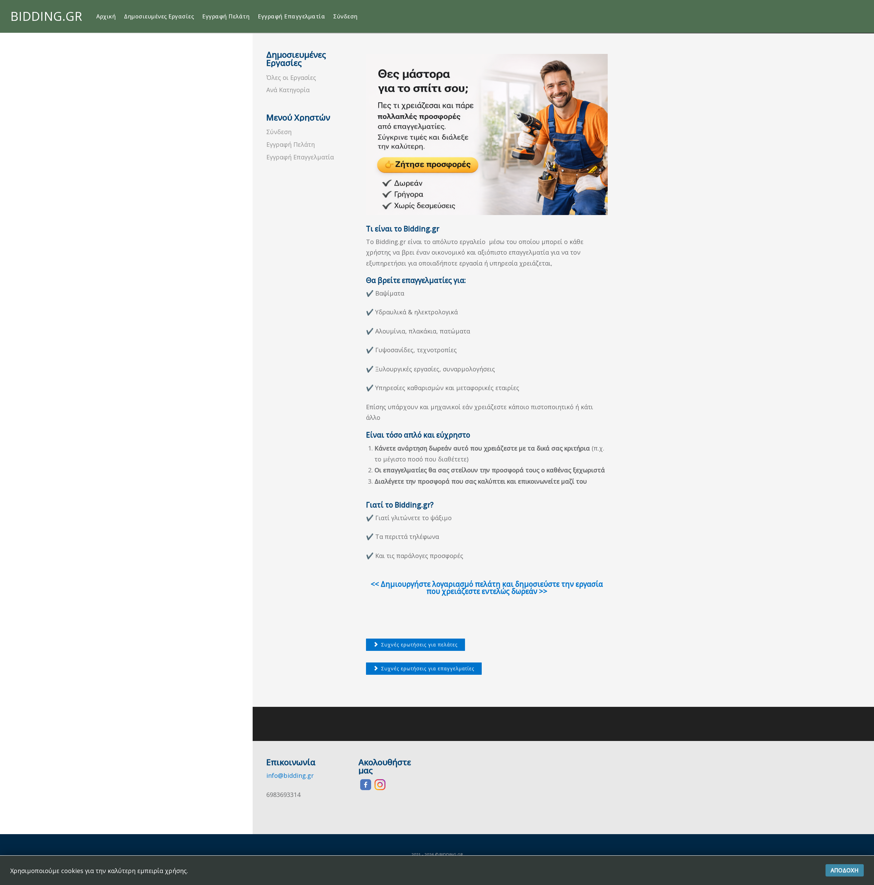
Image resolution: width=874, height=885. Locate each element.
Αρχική (106, 16)
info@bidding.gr (290, 775)
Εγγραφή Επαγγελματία (291, 16)
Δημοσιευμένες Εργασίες (159, 16)
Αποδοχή (845, 870)
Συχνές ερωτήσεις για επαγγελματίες (426, 668)
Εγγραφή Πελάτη (226, 16)
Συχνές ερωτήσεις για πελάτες (418, 644)
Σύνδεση (345, 16)
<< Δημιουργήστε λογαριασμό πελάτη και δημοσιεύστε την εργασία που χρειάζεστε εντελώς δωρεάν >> (487, 587)
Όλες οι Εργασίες (291, 77)
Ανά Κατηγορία (288, 90)
